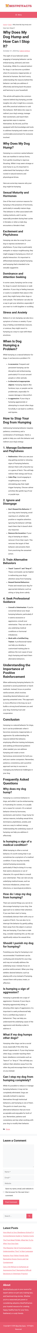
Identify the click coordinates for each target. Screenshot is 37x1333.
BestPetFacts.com (10, 1289)
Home (5, 24)
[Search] (29, 1216)
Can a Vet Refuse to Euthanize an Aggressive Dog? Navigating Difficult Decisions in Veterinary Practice (17, 1270)
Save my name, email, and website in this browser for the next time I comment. (19, 1192)
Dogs (10, 24)
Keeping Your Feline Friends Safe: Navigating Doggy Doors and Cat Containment (16, 1259)
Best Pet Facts (21, 1326)
